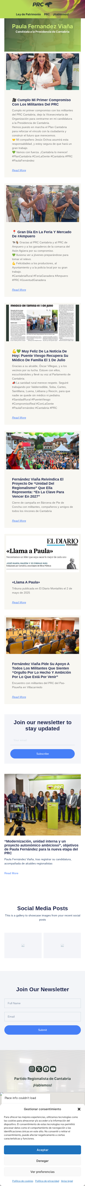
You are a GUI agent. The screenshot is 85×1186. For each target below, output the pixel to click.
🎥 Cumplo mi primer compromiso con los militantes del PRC (41, 102)
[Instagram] (32, 1069)
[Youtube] (53, 1069)
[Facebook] (46, 1069)
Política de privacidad (47, 1180)
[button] (79, 1109)
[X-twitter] (39, 1069)
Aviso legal (67, 1180)
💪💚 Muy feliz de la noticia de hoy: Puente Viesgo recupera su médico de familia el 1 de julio (40, 355)
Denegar (42, 1161)
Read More (19, 170)
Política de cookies (22, 1180)
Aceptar (42, 1150)
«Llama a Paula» (26, 582)
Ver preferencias (42, 1172)
